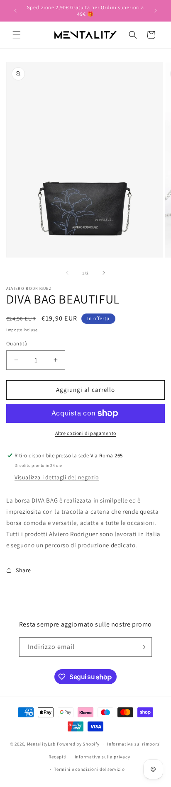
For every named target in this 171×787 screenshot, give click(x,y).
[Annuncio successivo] (156, 11)
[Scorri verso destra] (104, 273)
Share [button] (23, 570)
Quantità (16, 343)
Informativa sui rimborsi (134, 744)
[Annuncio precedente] (15, 11)
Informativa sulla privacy (102, 757)
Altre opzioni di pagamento (85, 433)
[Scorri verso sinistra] (67, 273)
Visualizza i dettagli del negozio (57, 477)
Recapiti (58, 757)
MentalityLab (41, 744)
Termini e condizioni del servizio (89, 769)
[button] (16, 35)
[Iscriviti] (142, 647)
